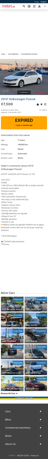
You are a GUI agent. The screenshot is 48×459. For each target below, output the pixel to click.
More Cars (8, 293)
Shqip (36, 2)
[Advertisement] (24, 32)
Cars (3, 54)
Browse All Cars (8, 393)
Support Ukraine (24, 398)
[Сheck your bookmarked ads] (34, 6)
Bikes (8, 419)
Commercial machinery (18, 427)
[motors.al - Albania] (12, 455)
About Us (10, 444)
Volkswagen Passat (29, 54)
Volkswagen (13, 54)
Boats (8, 435)
